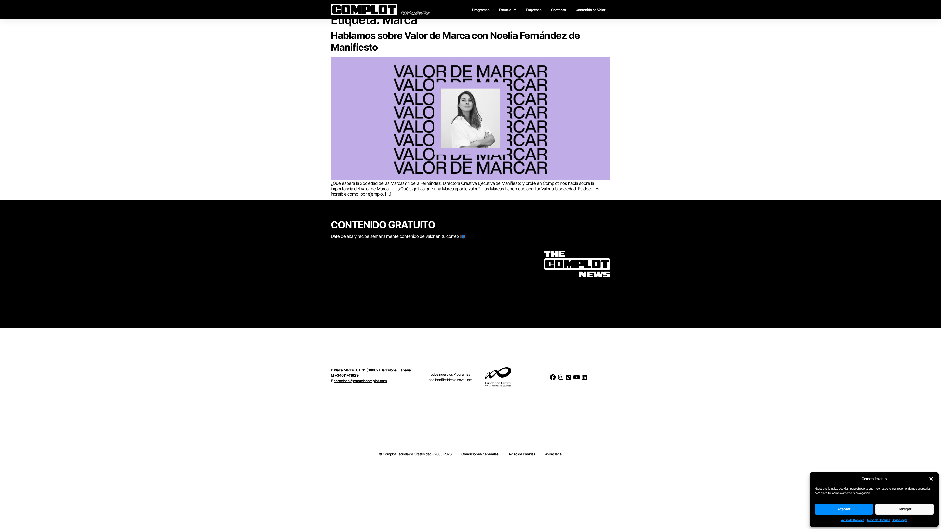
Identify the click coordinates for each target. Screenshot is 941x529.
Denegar (904, 509)
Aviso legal (899, 520)
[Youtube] (576, 377)
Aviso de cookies (521, 454)
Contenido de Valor (590, 10)
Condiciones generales (480, 454)
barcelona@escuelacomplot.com (360, 381)
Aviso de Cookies (852, 520)
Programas (480, 10)
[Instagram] (561, 377)
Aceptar (843, 509)
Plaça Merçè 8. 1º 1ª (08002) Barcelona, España (372, 370)
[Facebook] (553, 377)
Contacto (558, 10)
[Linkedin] (584, 377)
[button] (931, 478)
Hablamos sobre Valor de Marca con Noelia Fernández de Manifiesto (455, 41)
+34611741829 (347, 375)
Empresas (533, 10)
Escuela (505, 10)
